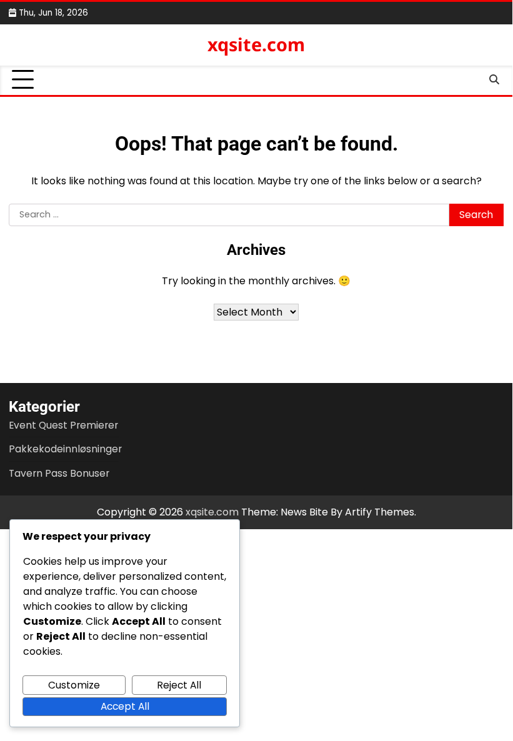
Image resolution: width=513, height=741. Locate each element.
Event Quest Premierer (63, 425)
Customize (74, 685)
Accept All (125, 706)
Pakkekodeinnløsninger (65, 448)
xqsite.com (256, 44)
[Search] (494, 80)
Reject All (179, 685)
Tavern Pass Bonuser (59, 473)
